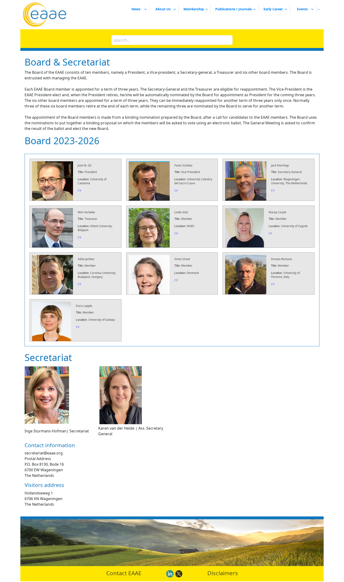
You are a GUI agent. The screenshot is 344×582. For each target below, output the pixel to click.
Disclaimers (222, 573)
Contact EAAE (123, 573)
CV (79, 190)
